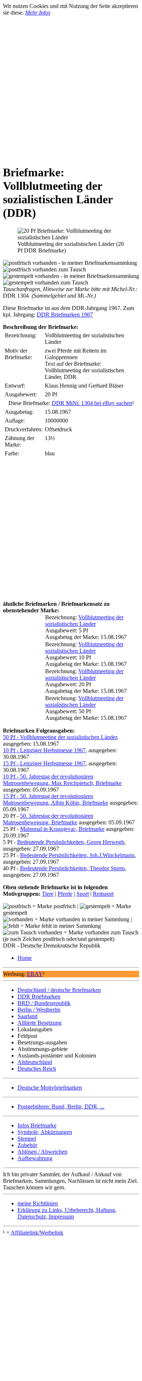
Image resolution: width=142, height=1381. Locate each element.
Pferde (65, 894)
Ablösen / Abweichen (42, 1152)
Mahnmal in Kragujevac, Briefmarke (62, 829)
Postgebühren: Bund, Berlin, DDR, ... (60, 1106)
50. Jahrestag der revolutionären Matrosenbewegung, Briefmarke (48, 819)
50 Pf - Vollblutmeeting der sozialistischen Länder (60, 737)
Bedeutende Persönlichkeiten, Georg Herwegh (70, 842)
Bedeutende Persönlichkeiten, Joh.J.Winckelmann (77, 855)
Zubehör (27, 1145)
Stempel (26, 1138)
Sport (82, 894)
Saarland (27, 1016)
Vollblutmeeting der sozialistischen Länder (84, 620)
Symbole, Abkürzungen (44, 1132)
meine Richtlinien (37, 1203)
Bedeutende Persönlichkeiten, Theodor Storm (72, 868)
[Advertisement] (71, 87)
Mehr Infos (37, 12)
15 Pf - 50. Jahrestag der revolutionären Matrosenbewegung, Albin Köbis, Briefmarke (55, 799)
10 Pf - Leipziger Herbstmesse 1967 (44, 750)
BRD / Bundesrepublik (44, 1003)
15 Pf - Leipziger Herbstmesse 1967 (44, 763)
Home (24, 958)
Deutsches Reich (36, 1069)
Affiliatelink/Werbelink (37, 1232)
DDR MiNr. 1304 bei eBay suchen (92, 403)
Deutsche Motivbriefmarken (49, 1087)
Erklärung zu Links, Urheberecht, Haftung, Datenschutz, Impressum (67, 1213)
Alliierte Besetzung (39, 1023)
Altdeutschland (34, 1062)
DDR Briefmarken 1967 (65, 314)
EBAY (35, 974)
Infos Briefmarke (36, 1125)
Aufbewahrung (34, 1158)
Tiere (48, 894)
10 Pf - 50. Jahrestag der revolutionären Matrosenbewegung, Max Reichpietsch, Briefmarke (62, 779)
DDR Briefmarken (38, 996)
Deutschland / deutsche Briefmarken (59, 990)
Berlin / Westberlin (38, 1010)
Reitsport (103, 894)
